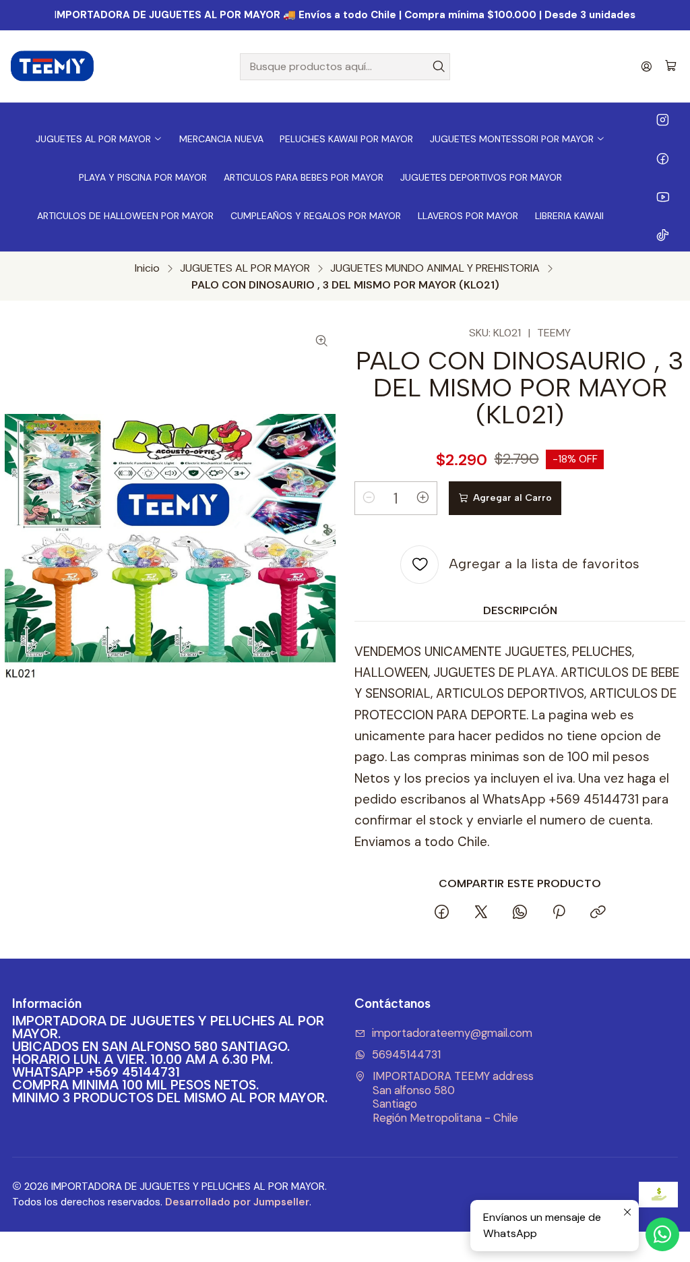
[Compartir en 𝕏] (480, 913)
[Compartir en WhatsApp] (519, 913)
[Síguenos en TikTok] (663, 234)
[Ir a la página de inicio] (52, 67)
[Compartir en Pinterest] (558, 913)
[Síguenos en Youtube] (663, 196)
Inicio (147, 268)
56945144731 (406, 1055)
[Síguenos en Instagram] (663, 119)
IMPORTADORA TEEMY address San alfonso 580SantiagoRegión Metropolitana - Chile (453, 1097)
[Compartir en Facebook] (442, 913)
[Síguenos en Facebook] (663, 158)
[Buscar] (438, 66)
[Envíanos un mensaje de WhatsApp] (662, 1234)
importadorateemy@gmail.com (452, 1033)
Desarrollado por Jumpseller (237, 1202)
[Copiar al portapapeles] (597, 913)
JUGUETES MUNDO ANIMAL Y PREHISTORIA (435, 268)
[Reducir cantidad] (368, 498)
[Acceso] (646, 66)
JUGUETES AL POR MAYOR (245, 268)
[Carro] (671, 66)
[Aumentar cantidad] (423, 498)
